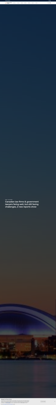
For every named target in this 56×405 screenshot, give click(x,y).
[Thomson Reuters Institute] (8, 3)
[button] (15, 3)
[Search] (48, 3)
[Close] (55, 401)
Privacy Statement (10, 404)
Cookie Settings (8, 402)
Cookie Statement (5, 404)
